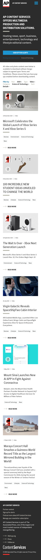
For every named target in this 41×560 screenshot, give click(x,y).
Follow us (11, 542)
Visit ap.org (12, 536)
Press (10, 539)
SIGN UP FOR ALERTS (20, 53)
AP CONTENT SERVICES (11, 505)
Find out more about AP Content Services (17, 515)
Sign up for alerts (9, 512)
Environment (8, 483)
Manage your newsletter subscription (15, 518)
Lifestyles (13, 200)
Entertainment (15, 137)
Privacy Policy (32, 552)
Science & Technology (27, 58)
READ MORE (12, 148)
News (5, 141)
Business (6, 137)
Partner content (8, 509)
